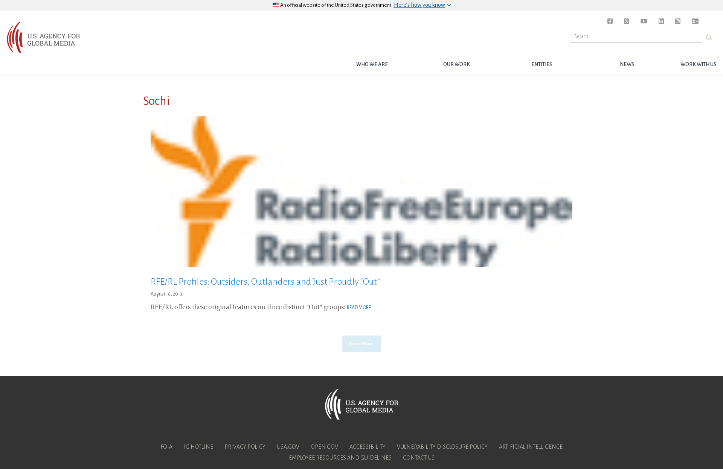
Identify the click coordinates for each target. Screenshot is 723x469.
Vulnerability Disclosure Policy (442, 447)
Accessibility (367, 447)
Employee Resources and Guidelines (340, 458)
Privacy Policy (244, 447)
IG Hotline (198, 447)
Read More (359, 307)
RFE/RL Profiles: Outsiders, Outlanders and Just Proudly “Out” (265, 282)
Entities (541, 64)
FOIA (166, 447)
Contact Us (419, 458)
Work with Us (698, 64)
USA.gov (288, 447)
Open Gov (324, 447)
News (627, 64)
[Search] (709, 37)
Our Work (456, 64)
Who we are (372, 64)
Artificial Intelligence (531, 447)
